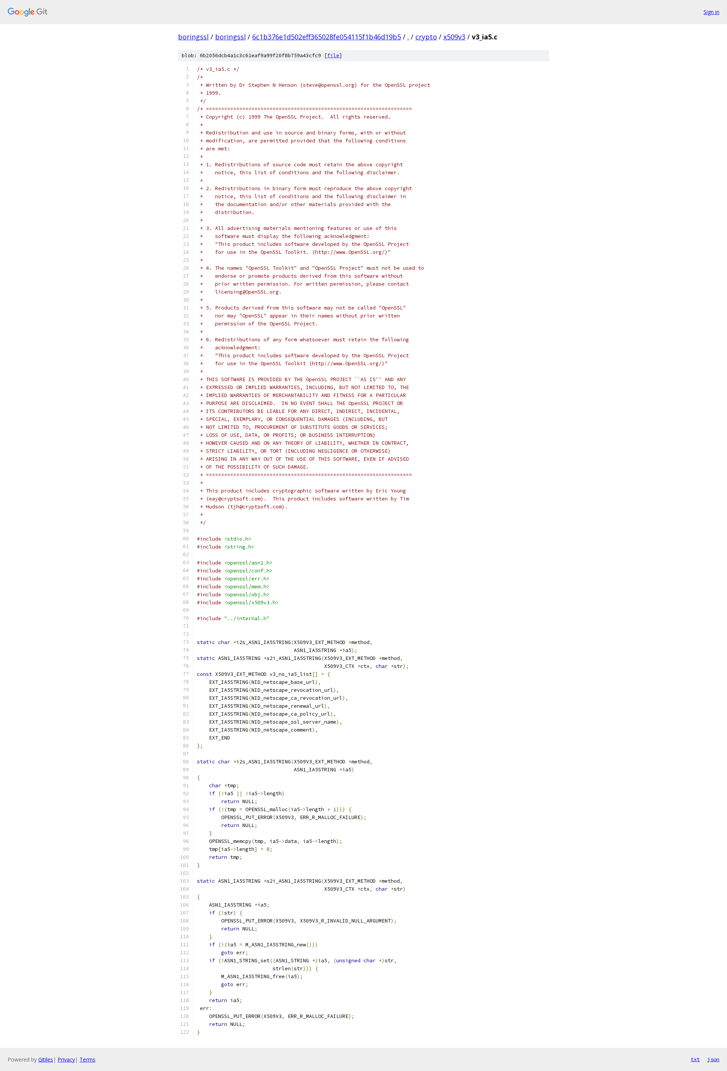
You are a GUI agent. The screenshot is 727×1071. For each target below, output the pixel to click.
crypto (426, 36)
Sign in (711, 12)
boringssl (193, 36)
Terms (87, 1059)
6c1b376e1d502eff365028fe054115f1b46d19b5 (326, 36)
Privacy (66, 1059)
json (713, 1059)
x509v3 (454, 36)
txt (695, 1059)
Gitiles (45, 1059)
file (333, 55)
